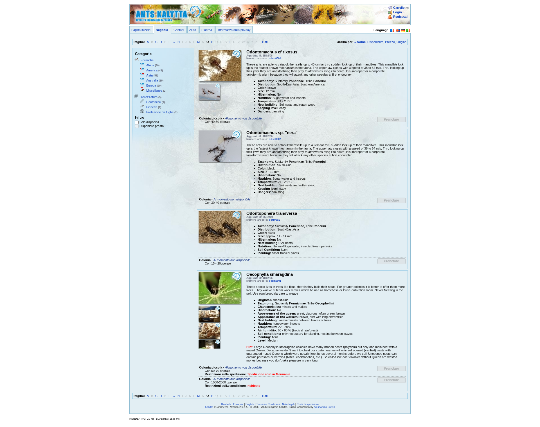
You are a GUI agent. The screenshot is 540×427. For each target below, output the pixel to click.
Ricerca (206, 29)
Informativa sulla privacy (234, 29)
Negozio (162, 29)
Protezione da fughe (160, 112)
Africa (150, 65)
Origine (401, 42)
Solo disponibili (149, 122)
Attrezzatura (149, 97)
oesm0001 (275, 280)
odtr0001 (274, 219)
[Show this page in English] (397, 29)
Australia (152, 80)
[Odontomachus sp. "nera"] (220, 146)
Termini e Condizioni (268, 404)
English (250, 404)
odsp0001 (275, 58)
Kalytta (209, 407)
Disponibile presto (152, 126)
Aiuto (192, 29)
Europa (151, 85)
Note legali (288, 404)
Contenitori (153, 102)
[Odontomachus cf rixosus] (220, 65)
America (152, 70)
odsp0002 (275, 139)
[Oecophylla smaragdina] (220, 287)
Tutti (264, 42)
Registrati (400, 16)
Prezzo (390, 42)
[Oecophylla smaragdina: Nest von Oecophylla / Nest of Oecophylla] (209, 331)
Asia (149, 75)
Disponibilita (375, 42)
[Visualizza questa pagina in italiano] (408, 29)
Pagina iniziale (140, 29)
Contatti (179, 29)
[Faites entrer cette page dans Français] (392, 29)
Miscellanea (154, 90)
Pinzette (151, 107)
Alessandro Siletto (324, 407)
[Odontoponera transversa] (220, 226)
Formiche (147, 60)
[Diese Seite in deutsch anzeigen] (403, 29)
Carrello (399, 7)
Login (397, 12)
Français (238, 404)
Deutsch (226, 404)
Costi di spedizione (308, 404)
